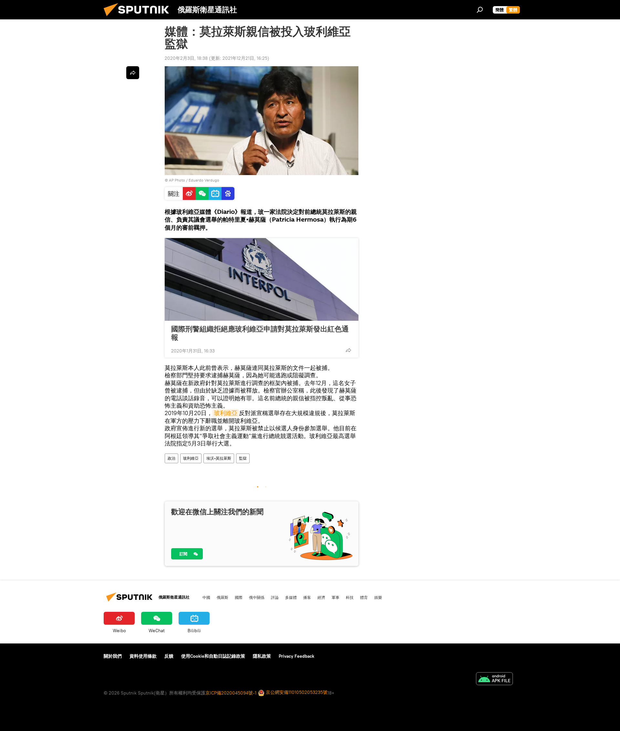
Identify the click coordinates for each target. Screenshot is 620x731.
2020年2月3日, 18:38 (186, 58)
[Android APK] (494, 679)
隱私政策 (262, 656)
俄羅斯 (222, 597)
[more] (348, 350)
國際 (239, 597)
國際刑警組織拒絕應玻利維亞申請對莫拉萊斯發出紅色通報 (260, 333)
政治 (171, 458)
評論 (275, 597)
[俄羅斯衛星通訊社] (139, 18)
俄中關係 (256, 597)
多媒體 (291, 597)
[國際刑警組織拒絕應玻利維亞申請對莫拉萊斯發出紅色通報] (261, 279)
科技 (350, 597)
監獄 (243, 458)
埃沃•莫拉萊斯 (218, 458)
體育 (364, 597)
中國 (206, 597)
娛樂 (378, 597)
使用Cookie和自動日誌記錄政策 (213, 656)
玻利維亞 (225, 413)
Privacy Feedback (296, 656)
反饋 (168, 656)
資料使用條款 (143, 656)
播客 (307, 597)
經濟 (321, 597)
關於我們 (113, 656)
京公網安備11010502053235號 (295, 692)
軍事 (335, 597)
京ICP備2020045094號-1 (230, 693)
